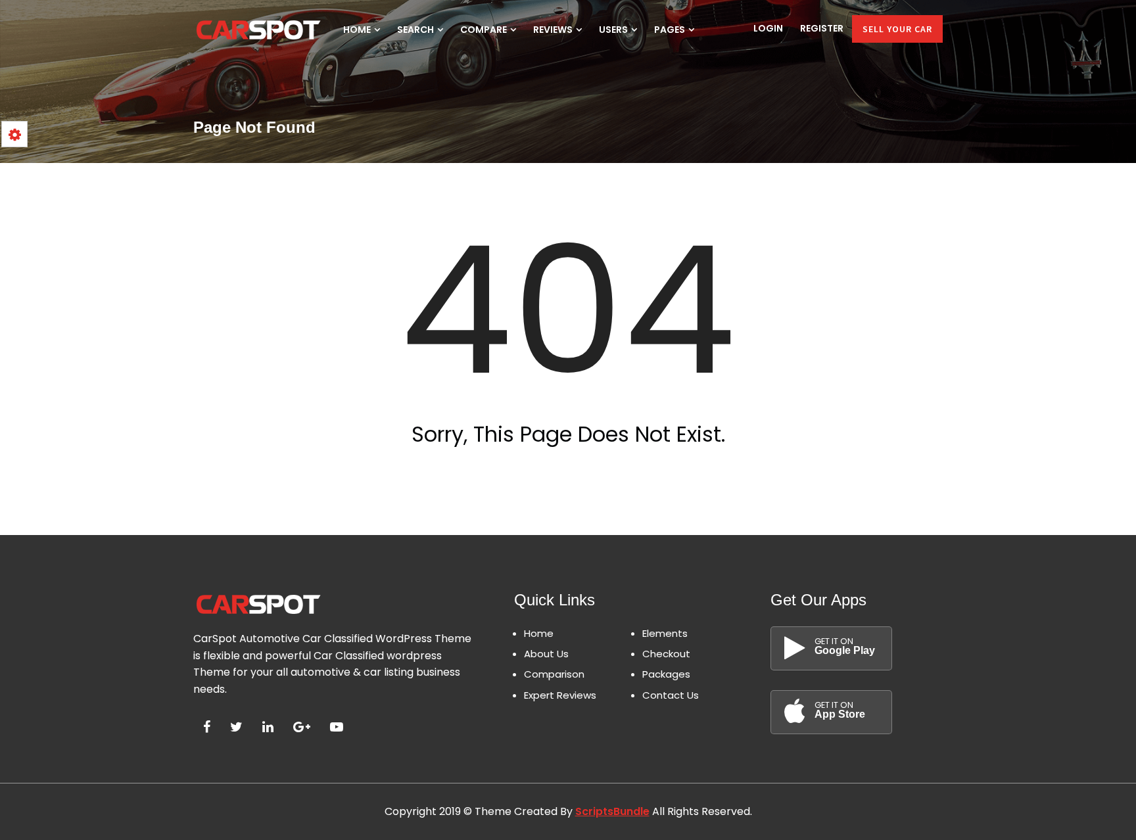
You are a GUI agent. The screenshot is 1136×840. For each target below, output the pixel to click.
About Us (546, 654)
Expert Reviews (560, 695)
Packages (666, 674)
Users (614, 29)
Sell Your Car (897, 29)
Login (768, 28)
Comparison (554, 674)
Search (416, 29)
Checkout (666, 654)
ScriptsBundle (612, 811)
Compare (484, 29)
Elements (665, 633)
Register (821, 28)
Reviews (554, 29)
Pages (670, 29)
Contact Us (670, 695)
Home (358, 29)
